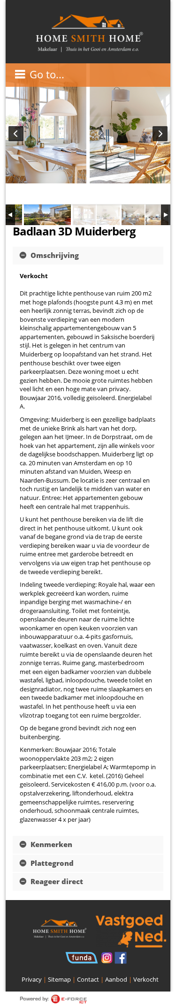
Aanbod (116, 979)
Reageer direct (56, 881)
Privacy (32, 979)
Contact (88, 979)
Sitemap (59, 979)
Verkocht (146, 979)
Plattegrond (51, 863)
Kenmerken (50, 844)
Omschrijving (54, 255)
